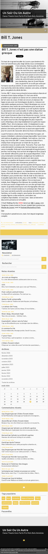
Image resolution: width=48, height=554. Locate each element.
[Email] (24, 487)
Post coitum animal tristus (13, 292)
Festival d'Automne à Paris (30, 207)
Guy (2, 211)
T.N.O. (38, 498)
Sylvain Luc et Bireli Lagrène (25, 428)
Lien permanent (8, 222)
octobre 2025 (6, 361)
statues (33, 224)
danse (15, 503)
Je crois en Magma (9, 277)
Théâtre (5, 507)
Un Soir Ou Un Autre (17, 13)
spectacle (35, 503)
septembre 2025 (7, 364)
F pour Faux (7, 336)
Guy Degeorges (8, 414)
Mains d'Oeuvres (27, 498)
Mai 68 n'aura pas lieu (25, 450)
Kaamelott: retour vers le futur (15, 321)
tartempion (6, 471)
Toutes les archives (8, 382)
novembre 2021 (7, 379)
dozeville (5, 421)
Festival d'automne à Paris (18, 224)
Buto (8, 498)
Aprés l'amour (14, 442)
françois (5, 457)
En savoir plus (14, 552)
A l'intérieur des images (18, 464)
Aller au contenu (6, 2)
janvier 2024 (6, 370)
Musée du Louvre (7, 207)
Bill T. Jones (35, 203)
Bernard (5, 435)
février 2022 (6, 376)
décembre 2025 (7, 356)
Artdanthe (15, 498)
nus (3, 498)
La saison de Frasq (9, 306)
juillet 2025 (5, 367)
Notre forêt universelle (11, 299)
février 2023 (6, 373)
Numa (4, 464)
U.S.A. (29, 224)
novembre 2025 (7, 359)
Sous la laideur (16, 478)
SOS (3, 285)
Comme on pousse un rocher (25, 471)
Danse (25, 222)
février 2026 (6, 353)
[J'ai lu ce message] (46, 549)
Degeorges (6, 428)
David (4, 442)
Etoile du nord (25, 503)
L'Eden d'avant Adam (10, 343)
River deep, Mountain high (13, 314)
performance (6, 503)
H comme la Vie (8, 328)
